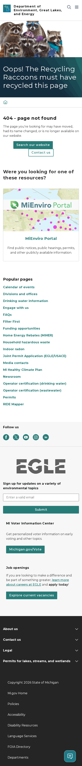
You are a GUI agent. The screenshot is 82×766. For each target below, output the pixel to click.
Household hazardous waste (26, 342)
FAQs (7, 315)
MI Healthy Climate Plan (22, 370)
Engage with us (16, 308)
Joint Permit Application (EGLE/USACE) (34, 356)
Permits (9, 397)
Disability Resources (23, 725)
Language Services (22, 736)
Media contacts (15, 363)
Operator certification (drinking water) (34, 383)
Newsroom (12, 377)
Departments (18, 757)
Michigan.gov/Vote (25, 549)
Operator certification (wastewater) (32, 390)
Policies (13, 704)
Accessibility (16, 714)
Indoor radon (13, 349)
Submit (41, 509)
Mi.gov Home (17, 693)
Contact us (41, 152)
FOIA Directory (19, 747)
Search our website (33, 145)
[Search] (69, 7)
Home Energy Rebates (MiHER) (28, 335)
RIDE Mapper (13, 404)
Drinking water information (25, 301)
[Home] (5, 102)
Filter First (11, 321)
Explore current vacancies (31, 595)
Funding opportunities (21, 328)
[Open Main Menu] (76, 7)
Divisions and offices (20, 294)
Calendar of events (19, 287)
